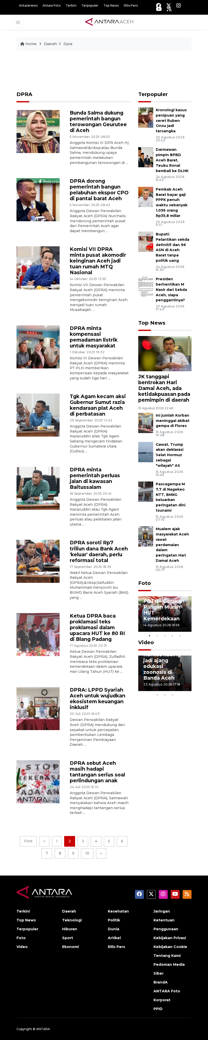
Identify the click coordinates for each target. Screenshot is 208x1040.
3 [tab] (164, 635)
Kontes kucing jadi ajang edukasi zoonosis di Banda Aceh (162, 666)
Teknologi (72, 920)
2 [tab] (157, 635)
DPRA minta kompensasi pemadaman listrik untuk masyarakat (93, 337)
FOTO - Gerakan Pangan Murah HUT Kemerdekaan (163, 610)
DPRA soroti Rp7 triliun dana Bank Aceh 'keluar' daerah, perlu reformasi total (99, 551)
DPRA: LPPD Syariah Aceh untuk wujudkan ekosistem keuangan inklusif (97, 698)
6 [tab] (180, 688)
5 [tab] (180, 635)
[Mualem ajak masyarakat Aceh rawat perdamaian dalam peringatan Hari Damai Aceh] (145, 536)
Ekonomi (70, 946)
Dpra (67, 44)
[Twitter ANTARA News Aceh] (168, 5)
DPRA (24, 94)
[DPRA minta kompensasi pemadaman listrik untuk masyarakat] (38, 346)
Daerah (50, 44)
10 (87, 853)
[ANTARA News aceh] (109, 22)
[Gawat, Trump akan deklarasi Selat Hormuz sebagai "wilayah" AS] (145, 451)
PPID (158, 1009)
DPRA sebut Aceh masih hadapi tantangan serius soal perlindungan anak (97, 772)
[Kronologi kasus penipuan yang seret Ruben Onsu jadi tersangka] (145, 117)
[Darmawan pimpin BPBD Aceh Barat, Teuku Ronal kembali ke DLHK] (145, 157)
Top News (111, 5)
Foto (144, 583)
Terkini (71, 5)
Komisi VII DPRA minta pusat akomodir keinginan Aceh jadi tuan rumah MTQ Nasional (98, 260)
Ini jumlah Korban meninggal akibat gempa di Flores (172, 420)
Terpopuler (89, 5)
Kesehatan (118, 911)
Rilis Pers (131, 5)
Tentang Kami (167, 955)
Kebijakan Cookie (170, 946)
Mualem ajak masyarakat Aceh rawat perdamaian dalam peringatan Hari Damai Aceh (172, 545)
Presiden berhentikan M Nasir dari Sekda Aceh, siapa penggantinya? (171, 289)
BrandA (160, 982)
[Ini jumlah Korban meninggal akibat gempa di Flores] (145, 422)
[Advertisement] (104, 73)
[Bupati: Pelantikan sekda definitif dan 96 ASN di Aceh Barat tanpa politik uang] (145, 241)
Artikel (114, 938)
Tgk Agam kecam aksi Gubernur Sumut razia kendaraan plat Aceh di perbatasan (98, 405)
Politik (114, 920)
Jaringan (161, 911)
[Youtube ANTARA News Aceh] (159, 9)
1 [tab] (149, 635)
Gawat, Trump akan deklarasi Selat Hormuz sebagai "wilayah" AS (169, 455)
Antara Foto (52, 5)
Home (31, 44)
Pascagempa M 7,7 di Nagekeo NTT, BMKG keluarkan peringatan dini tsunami (170, 497)
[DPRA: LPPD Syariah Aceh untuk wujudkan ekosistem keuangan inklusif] (38, 708)
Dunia (113, 929)
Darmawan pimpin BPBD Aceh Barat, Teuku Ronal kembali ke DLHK (172, 160)
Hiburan (69, 929)
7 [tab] (187, 688)
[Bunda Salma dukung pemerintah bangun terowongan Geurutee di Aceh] (38, 131)
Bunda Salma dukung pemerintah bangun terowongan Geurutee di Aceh (98, 121)
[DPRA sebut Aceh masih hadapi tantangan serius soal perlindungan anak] (38, 781)
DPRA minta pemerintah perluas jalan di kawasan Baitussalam (95, 478)
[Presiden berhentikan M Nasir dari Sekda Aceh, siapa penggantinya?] (145, 286)
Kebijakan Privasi (169, 938)
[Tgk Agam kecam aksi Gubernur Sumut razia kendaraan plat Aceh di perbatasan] (38, 414)
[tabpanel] (165, 614)
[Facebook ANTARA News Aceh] (158, 5)
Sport (67, 938)
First (28, 841)
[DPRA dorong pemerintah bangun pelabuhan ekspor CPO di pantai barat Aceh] (38, 199)
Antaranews (28, 5)
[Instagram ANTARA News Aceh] (178, 5)
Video (146, 642)
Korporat (161, 1000)
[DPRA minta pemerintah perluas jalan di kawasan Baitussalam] (38, 488)
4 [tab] (172, 635)
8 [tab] (157, 694)
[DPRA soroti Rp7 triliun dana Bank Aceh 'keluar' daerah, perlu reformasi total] (38, 561)
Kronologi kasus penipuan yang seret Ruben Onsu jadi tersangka (171, 120)
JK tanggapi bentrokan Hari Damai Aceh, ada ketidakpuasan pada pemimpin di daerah (164, 388)
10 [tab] (172, 694)
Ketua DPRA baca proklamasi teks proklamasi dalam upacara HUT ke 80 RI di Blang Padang (97, 627)
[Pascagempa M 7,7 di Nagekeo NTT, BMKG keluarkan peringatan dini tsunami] (145, 491)
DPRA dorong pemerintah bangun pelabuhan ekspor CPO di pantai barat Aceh (99, 189)
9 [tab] (164, 694)
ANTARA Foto (166, 991)
